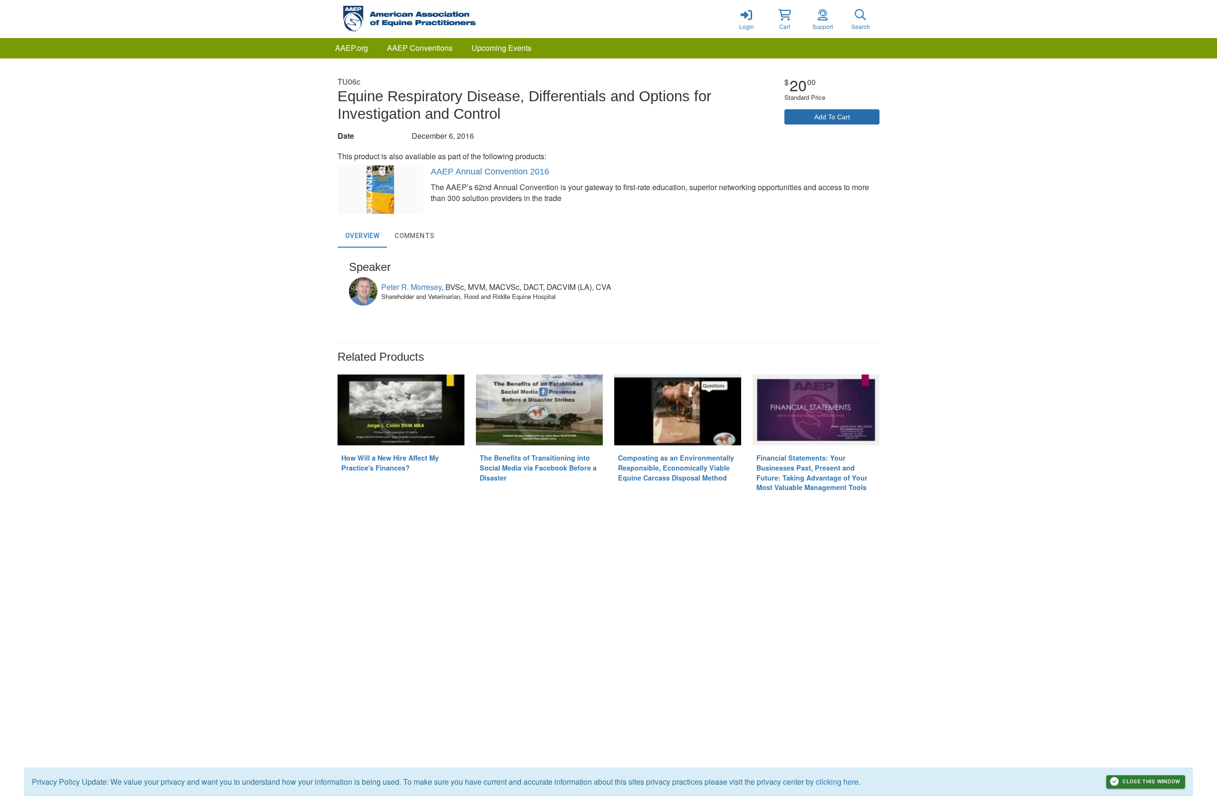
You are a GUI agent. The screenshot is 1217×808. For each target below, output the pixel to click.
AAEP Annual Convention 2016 (490, 171)
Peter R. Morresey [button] (411, 286)
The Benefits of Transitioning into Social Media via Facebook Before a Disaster (538, 467)
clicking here (837, 781)
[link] (746, 19)
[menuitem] (351, 48)
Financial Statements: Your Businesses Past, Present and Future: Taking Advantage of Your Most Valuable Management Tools (812, 472)
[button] (784, 19)
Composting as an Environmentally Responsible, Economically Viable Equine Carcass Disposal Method (676, 467)
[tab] (362, 236)
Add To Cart (832, 117)
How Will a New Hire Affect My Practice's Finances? (390, 462)
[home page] (428, 19)
